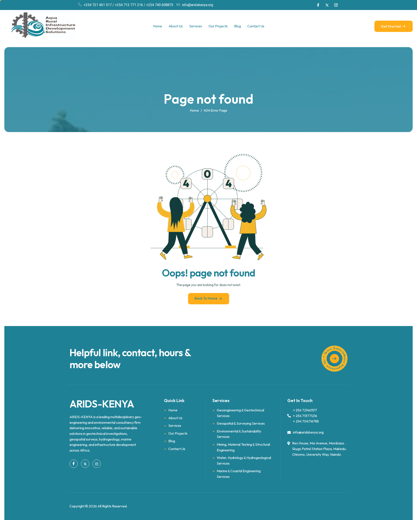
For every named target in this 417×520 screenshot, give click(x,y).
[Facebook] (318, 5)
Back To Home (206, 298)
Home (157, 26)
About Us (176, 26)
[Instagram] (336, 5)
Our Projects (218, 26)
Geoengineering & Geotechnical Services (240, 413)
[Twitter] (327, 5)
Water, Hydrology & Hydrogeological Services (244, 460)
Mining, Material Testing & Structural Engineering (243, 447)
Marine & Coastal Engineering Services (239, 474)
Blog (237, 26)
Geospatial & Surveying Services (241, 423)
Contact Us (255, 26)
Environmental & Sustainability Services (239, 434)
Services (195, 26)
